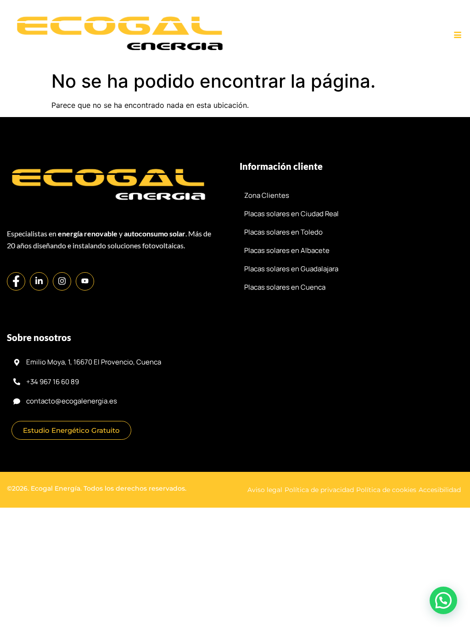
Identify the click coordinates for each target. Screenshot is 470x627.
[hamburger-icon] (457, 35)
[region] (235, 583)
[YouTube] (85, 281)
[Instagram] (62, 281)
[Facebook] (16, 281)
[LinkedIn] (39, 281)
